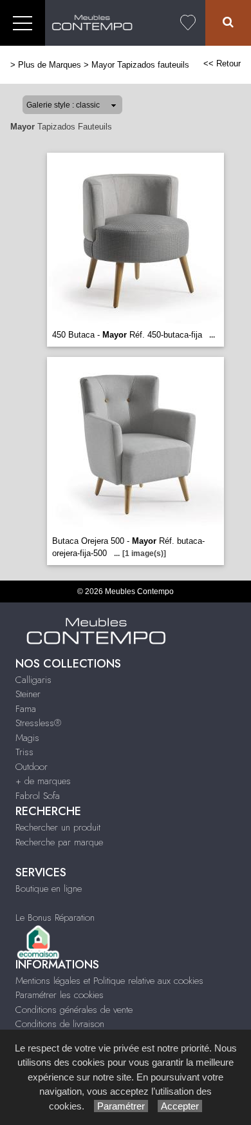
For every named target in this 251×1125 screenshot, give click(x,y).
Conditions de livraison (59, 1024)
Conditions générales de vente (74, 1010)
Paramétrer (121, 1106)
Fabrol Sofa (37, 796)
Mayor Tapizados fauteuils (140, 65)
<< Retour (222, 63)
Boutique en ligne (48, 888)
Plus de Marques (49, 65)
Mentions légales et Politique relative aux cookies (109, 981)
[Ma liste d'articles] (188, 23)
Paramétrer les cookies (59, 995)
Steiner (28, 694)
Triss (24, 752)
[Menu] (22, 23)
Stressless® (38, 723)
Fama (25, 709)
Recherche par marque (59, 842)
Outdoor (31, 767)
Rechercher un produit (57, 827)
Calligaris (33, 680)
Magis (27, 738)
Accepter (179, 1106)
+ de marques (43, 781)
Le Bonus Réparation (55, 917)
